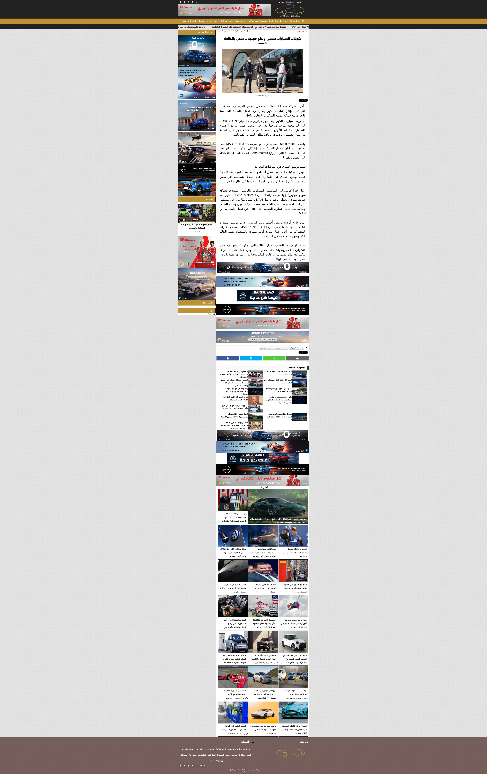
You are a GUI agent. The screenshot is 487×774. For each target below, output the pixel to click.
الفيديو (209, 199)
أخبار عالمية (300, 31)
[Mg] (262, 337)
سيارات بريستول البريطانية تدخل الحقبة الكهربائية (279, 390)
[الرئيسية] (303, 21)
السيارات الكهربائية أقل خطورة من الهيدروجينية (278, 381)
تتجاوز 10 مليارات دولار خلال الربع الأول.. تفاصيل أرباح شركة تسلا (235, 407)
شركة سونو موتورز (266, 348)
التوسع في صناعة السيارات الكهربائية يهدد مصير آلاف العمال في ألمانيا (234, 374)
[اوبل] (262, 282)
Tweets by (212, 314)
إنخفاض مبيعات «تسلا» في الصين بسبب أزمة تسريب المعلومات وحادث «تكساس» (234, 383)
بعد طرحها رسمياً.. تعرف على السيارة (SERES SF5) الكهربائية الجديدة (279, 417)
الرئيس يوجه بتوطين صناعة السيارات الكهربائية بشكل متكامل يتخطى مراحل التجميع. (234, 425)
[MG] (197, 148)
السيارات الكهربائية (283, 121)
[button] (199, 231)
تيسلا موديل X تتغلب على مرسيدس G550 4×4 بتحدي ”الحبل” (234, 415)
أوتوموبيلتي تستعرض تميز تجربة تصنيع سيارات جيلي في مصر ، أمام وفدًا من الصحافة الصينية (230, 27)
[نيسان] (262, 310)
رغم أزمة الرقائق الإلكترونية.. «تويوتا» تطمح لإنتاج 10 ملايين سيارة (236, 391)
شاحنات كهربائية (273, 111)
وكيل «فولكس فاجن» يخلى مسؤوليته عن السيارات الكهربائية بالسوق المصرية (278, 400)
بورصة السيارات (205, 32)
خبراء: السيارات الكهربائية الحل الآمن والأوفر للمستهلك (235, 398)
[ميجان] (263, 268)
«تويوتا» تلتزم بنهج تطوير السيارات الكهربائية (278, 373)
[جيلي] (273, 296)
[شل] (262, 323)
